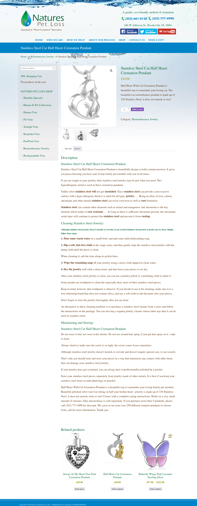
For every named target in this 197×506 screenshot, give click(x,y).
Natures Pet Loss (42, 17)
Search (53, 68)
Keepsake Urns (31, 134)
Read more (79, 489)
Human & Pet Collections (37, 105)
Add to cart (137, 109)
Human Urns (30, 112)
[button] (111, 70)
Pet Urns (28, 119)
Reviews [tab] (77, 148)
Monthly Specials (33, 98)
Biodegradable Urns (34, 155)
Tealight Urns (30, 126)
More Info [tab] (68, 148)
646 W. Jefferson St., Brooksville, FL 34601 (148, 25)
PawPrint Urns (31, 141)
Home (24, 56)
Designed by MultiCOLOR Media (75, 505)
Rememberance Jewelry (42, 56)
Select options (117, 489)
